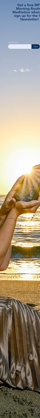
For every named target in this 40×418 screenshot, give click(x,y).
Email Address (12, 42)
